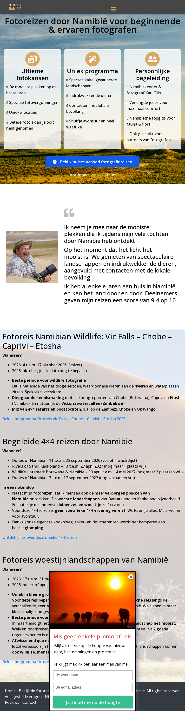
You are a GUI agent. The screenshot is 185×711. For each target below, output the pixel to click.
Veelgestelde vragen (23, 696)
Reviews (12, 702)
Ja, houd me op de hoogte (93, 702)
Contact (29, 702)
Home (10, 690)
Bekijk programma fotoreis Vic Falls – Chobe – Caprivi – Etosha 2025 (64, 418)
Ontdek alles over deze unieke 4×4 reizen (39, 537)
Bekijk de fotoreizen (37, 690)
